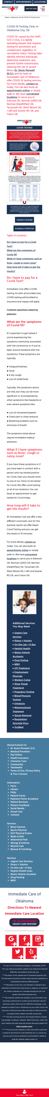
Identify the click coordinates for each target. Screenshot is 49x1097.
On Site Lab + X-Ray (25, 645)
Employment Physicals (20, 674)
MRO (17, 664)
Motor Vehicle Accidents (21, 655)
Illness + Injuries (23, 641)
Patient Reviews (19, 802)
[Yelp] (31, 953)
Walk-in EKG (17, 837)
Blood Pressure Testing (22, 698)
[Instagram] (38, 941)
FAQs (13, 793)
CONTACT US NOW (24, 220)
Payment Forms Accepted (24, 799)
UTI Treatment (22, 668)
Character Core (18, 761)
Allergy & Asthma (19, 843)
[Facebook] (24, 941)
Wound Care (17, 846)
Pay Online (16, 755)
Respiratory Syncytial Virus (20, 721)
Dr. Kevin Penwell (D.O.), (21, 72)
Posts (13, 786)
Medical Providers (20, 752)
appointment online (18, 91)
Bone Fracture (17, 827)
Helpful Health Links (21, 871)
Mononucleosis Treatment (22, 710)
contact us (32, 84)
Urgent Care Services (20, 635)
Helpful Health (22, 649)
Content (14, 815)
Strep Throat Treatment (20, 686)
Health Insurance (19, 758)
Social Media (17, 808)
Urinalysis (19, 704)
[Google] (11, 941)
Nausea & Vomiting (20, 849)
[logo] (10, 9)
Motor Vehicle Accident (23, 874)
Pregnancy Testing (24, 692)
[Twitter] (17, 953)
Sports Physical (18, 830)
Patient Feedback (19, 805)
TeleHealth (16, 768)
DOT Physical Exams (21, 833)
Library (14, 789)
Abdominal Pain (19, 840)
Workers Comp (22, 680)
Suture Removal (22, 716)
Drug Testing (21, 660)
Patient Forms (17, 796)
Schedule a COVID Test (24, 228)
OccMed (18, 727)
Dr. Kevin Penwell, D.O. (22, 748)
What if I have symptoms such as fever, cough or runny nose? (24, 261)
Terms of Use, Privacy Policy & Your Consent (25, 772)
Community (16, 765)
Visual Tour (16, 812)
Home (7, 17)
